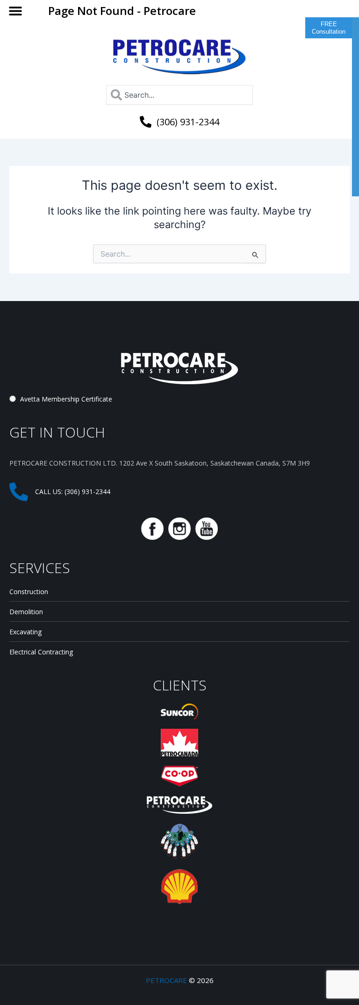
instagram (179, 528)
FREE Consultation (328, 28)
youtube (206, 528)
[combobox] (179, 95)
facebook (152, 528)
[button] (15, 10)
